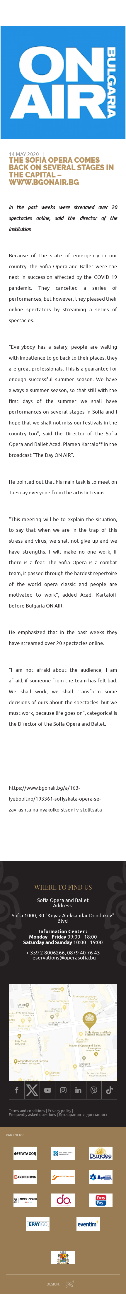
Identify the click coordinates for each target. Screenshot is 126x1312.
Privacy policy (59, 1111)
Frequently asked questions (32, 1115)
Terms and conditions (27, 1111)
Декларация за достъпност (83, 1115)
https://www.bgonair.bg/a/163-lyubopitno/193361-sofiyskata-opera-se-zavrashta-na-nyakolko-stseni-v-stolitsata (55, 798)
